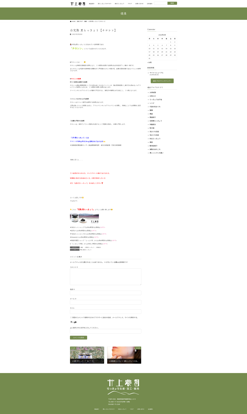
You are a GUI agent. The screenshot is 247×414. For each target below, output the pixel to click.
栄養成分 (98, 247)
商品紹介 (153, 117)
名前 (72, 289)
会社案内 (150, 409)
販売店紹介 (153, 146)
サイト (72, 308)
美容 (151, 142)
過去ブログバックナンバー (162, 81)
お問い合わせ (140, 409)
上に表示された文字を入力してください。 (84, 328)
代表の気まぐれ (155, 107)
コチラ (102, 227)
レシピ (152, 103)
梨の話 (152, 128)
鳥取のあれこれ (155, 149)
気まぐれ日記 (154, 131)
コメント (74, 267)
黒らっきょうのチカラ (108, 409)
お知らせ (153, 96)
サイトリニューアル (156, 73)
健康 (82, 247)
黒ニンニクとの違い (157, 153)
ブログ (132, 409)
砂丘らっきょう (155, 139)
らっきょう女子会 (156, 99)
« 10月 (149, 62)
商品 (151, 114)
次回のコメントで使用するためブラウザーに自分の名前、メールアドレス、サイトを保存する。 (105, 317)
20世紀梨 (153, 92)
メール (73, 299)
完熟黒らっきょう (89, 247)
